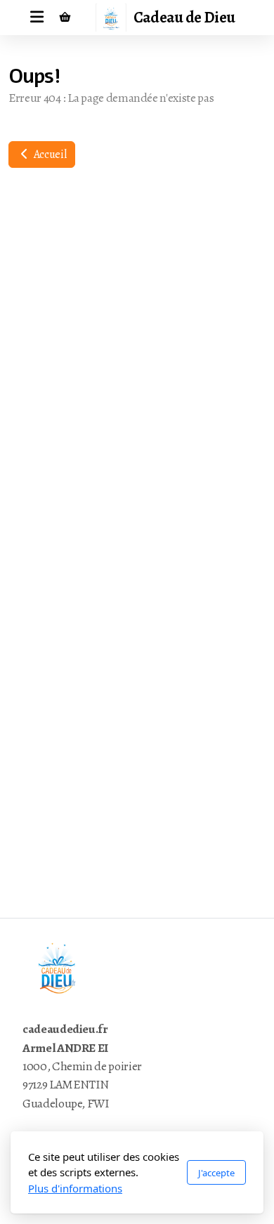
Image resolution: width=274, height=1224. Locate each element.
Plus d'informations (75, 1188)
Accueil (49, 154)
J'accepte (216, 1172)
